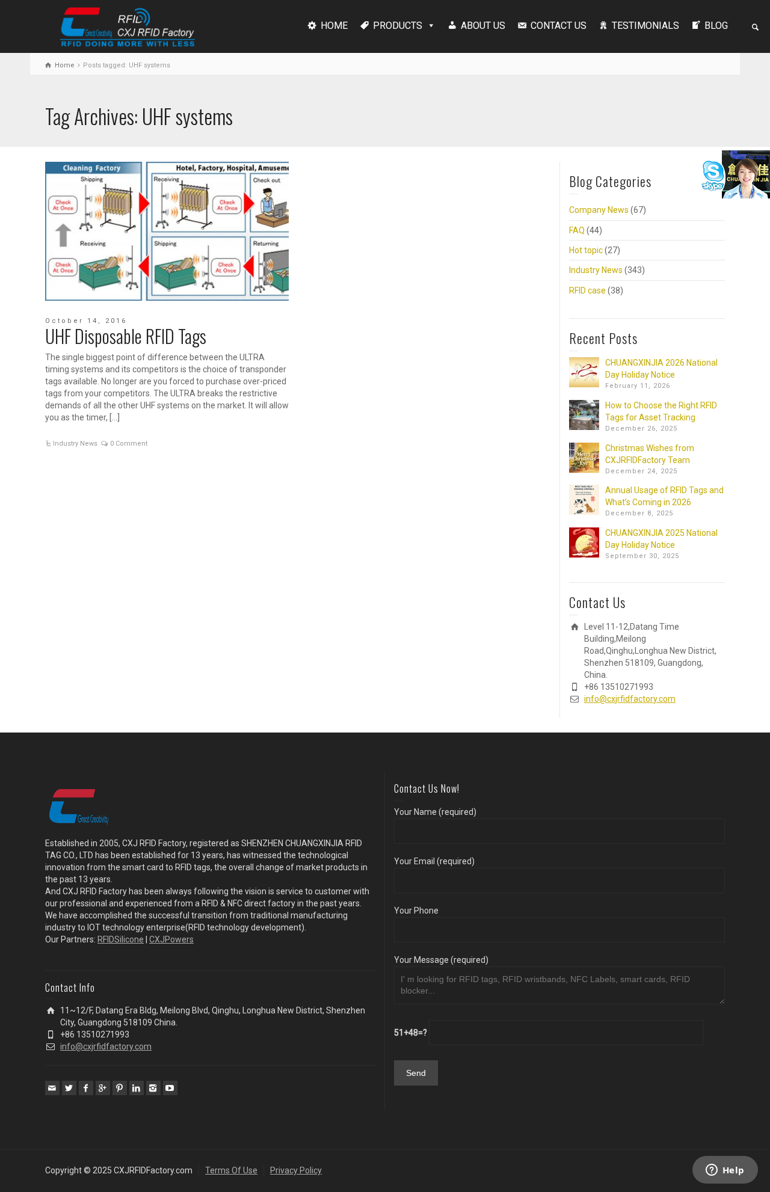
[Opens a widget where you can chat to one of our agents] (725, 1171)
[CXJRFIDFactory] (127, 25)
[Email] (52, 1088)
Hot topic (586, 250)
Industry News (75, 443)
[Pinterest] (119, 1088)
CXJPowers (171, 939)
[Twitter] (69, 1088)
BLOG (716, 25)
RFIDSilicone (120, 939)
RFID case (587, 290)
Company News (599, 210)
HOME (334, 25)
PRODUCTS (397, 25)
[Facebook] (86, 1088)
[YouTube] (170, 1088)
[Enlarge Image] (167, 231)
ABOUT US (483, 25)
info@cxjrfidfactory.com (630, 699)
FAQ (577, 230)
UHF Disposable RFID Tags (125, 335)
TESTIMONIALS (645, 25)
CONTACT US (559, 25)
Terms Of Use (231, 1170)
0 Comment (128, 443)
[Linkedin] (136, 1088)
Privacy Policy (296, 1170)
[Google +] (103, 1088)
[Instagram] (153, 1088)
